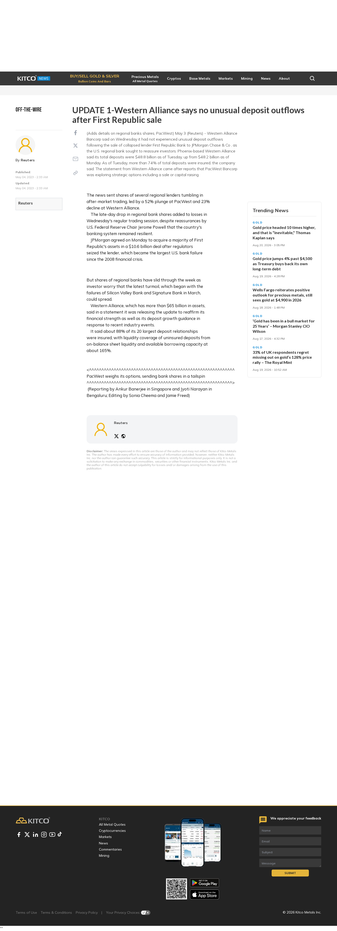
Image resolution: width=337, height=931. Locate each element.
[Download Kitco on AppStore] (204, 894)
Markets (105, 837)
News (103, 843)
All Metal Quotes (112, 824)
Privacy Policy (87, 912)
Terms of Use (26, 912)
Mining (104, 855)
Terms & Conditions (56, 912)
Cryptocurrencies (112, 830)
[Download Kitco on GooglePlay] (204, 882)
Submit (290, 873)
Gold (258, 222)
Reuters (28, 160)
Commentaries (110, 849)
